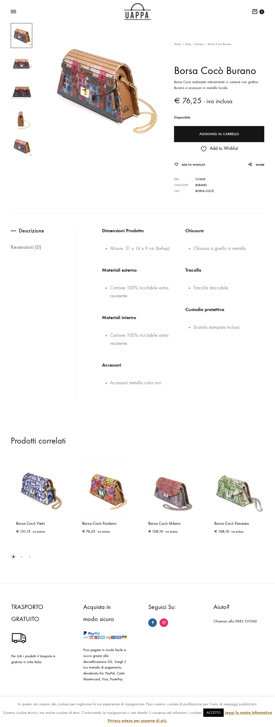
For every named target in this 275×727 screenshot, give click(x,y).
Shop (188, 44)
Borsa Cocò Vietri (30, 523)
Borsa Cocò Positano (99, 523)
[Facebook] (152, 622)
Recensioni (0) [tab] (26, 247)
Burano (199, 44)
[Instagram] (164, 622)
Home (177, 44)
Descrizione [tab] (31, 230)
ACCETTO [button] (213, 713)
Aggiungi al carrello (219, 134)
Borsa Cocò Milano (164, 523)
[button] (13, 556)
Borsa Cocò (205, 191)
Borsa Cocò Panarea (231, 523)
